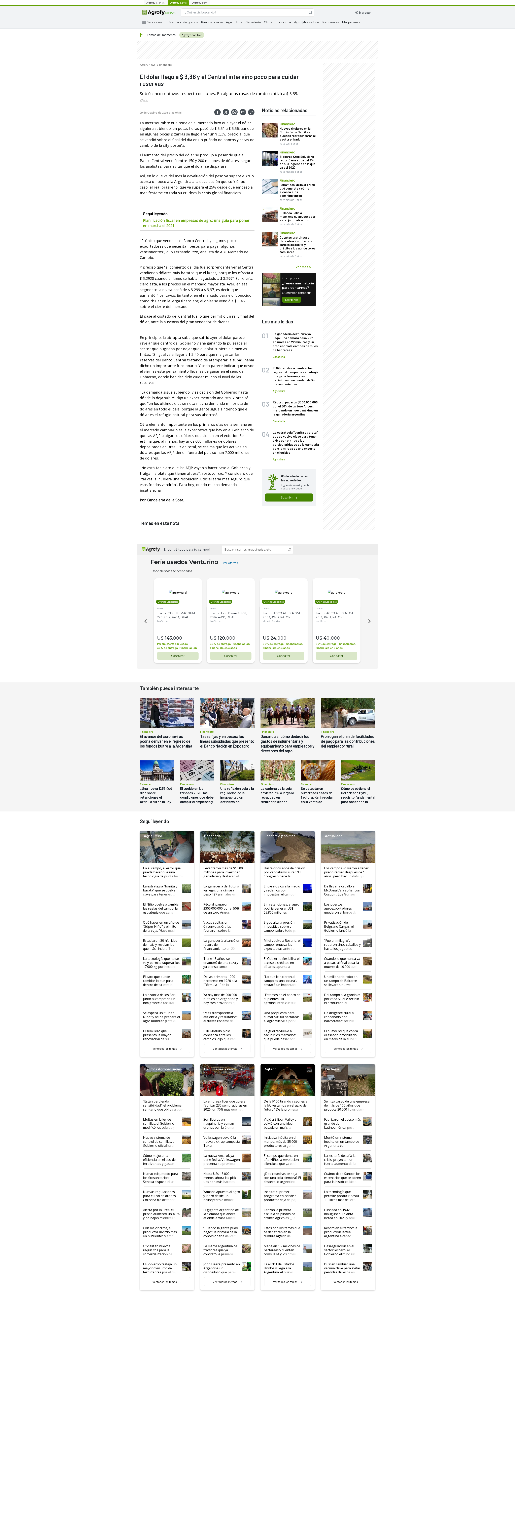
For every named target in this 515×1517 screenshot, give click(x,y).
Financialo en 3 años (223, 647)
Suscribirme (289, 497)
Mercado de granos (183, 22)
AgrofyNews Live (306, 22)
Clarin (144, 100)
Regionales (330, 22)
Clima (268, 22)
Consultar (177, 656)
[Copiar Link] (251, 112)
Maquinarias (351, 22)
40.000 (331, 638)
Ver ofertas (230, 563)
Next (370, 621)
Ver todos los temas (164, 1048)
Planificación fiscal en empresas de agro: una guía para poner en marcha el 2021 (196, 223)
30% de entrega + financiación (177, 647)
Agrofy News (148, 64)
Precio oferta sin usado (172, 643)
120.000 (226, 638)
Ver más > (303, 267)
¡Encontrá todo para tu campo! (186, 549)
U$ (160, 638)
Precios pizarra (212, 22)
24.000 (278, 638)
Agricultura (234, 22)
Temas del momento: (161, 35)
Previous (145, 621)
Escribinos (291, 299)
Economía (283, 22)
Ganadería (253, 22)
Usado (160, 608)
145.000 (173, 638)
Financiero (165, 64)
